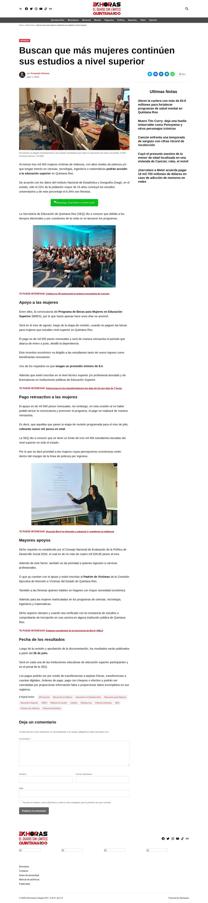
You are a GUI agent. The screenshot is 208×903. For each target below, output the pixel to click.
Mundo (97, 20)
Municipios (73, 20)
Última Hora (30, 25)
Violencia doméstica (52, 708)
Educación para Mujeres (115, 697)
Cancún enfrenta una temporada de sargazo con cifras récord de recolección (161, 141)
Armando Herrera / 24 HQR (31, 156)
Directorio (24, 866)
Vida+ (143, 20)
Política (121, 20)
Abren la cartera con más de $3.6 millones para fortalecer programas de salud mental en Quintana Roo (162, 106)
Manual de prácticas (29, 879)
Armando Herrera (40, 73)
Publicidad (24, 884)
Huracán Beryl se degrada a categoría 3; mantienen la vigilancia (80, 531)
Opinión (153, 20)
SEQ (117, 703)
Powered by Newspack (179, 898)
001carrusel (44, 697)
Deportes (132, 20)
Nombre (22, 774)
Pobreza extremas (103, 703)
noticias (73, 703)
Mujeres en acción (59, 703)
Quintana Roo (57, 20)
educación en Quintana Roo (88, 697)
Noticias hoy (86, 703)
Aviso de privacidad (29, 875)
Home (21, 25)
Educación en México (62, 697)
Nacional (86, 20)
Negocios (109, 20)
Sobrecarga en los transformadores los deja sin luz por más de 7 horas (84, 388)
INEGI (44, 703)
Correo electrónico (84, 774)
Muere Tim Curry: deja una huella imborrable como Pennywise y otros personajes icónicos (162, 124)
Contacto (23, 871)
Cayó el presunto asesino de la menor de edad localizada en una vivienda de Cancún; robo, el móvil (163, 157)
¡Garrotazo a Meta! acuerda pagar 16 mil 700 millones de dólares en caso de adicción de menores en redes (162, 175)
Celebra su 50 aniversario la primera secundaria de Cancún (77, 294)
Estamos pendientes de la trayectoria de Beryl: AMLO (74, 630)
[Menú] (20, 8)
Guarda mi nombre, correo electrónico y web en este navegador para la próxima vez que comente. (67, 802)
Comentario (25, 739)
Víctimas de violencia (30, 708)
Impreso (24, 40)
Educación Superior (29, 703)
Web (21, 788)
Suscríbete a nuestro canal (81, 202)
